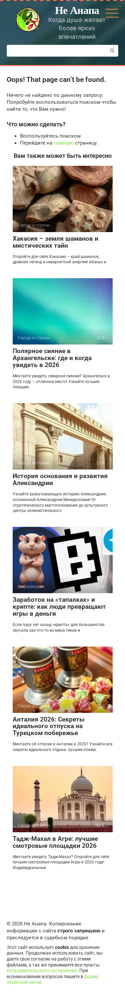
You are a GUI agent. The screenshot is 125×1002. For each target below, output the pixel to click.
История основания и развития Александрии (60, 479)
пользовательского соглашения (42, 970)
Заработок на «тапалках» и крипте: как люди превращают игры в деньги (59, 606)
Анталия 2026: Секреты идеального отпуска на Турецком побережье (49, 726)
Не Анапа (77, 10)
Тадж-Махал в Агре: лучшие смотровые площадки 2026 (55, 842)
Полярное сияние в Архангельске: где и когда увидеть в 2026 (52, 358)
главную (64, 143)
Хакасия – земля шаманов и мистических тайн (55, 242)
